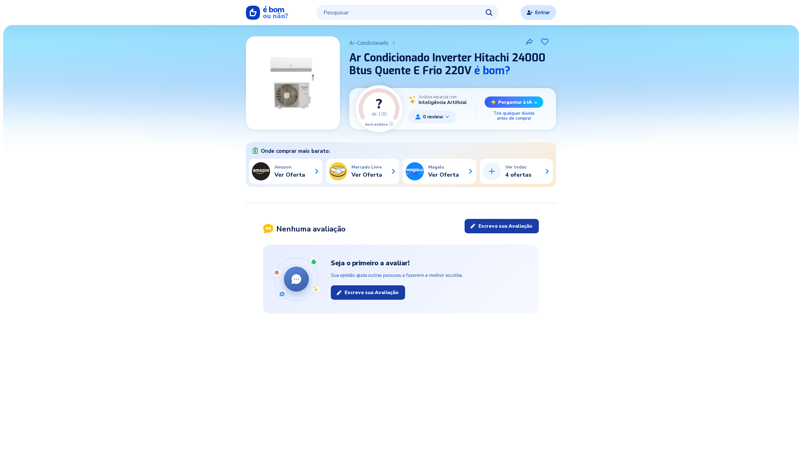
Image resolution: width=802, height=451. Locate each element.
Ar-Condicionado (368, 43)
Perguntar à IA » (517, 102)
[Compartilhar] (529, 41)
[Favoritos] (545, 41)
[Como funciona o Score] (391, 124)
